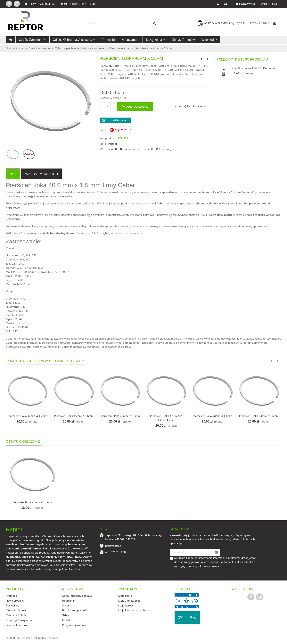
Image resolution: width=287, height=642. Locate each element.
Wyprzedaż (209, 39)
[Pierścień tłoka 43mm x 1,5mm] (212, 390)
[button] (272, 361)
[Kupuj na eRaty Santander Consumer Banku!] (116, 129)
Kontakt (66, 620)
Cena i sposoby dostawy (77, 595)
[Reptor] (27, 23)
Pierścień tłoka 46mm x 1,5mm (74, 415)
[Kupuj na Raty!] (155, 120)
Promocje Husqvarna (19, 620)
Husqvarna (129, 39)
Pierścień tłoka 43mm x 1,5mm (212, 415)
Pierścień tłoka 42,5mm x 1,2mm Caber (166, 418)
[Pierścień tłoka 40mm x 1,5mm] (32, 473)
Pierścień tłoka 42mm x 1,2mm (120, 415)
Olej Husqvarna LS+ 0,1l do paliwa (253, 68)
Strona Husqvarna (17, 625)
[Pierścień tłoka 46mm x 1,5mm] (73, 390)
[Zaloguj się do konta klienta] (276, 23)
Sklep (65, 615)
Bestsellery (12, 605)
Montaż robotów (183, 39)
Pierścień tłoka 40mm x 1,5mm (32, 502)
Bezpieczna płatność (74, 610)
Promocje (108, 39)
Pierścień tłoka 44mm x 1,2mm (27, 415)
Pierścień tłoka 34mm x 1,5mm (259, 415)
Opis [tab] (13, 174)
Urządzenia (154, 39)
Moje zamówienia (129, 600)
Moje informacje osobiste (133, 610)
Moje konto (125, 595)
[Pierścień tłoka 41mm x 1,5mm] (208, 59)
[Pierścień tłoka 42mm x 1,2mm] (120, 390)
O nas (66, 605)
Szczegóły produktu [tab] (41, 174)
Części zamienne (31, 39)
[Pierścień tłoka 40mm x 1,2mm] (202, 59)
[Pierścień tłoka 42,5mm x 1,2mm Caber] (166, 390)
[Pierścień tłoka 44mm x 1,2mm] (27, 390)
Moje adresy (126, 605)
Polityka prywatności (74, 625)
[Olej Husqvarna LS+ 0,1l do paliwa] (223, 73)
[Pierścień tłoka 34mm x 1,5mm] (258, 390)
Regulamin (68, 600)
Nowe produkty (15, 600)
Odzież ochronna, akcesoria (72, 39)
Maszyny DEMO (16, 615)
